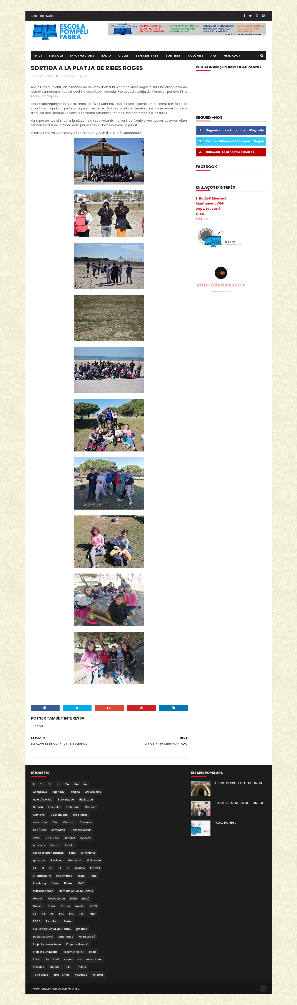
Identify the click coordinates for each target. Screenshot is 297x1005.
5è (61, 76)
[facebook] (244, 16)
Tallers (81, 967)
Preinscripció (86, 936)
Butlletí (38, 807)
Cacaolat (54, 807)
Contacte (46, 16)
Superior (82, 76)
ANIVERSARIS (93, 792)
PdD (92, 914)
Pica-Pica (52, 921)
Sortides (173, 55)
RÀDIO (106, 55)
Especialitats (147, 55)
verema (97, 974)
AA (85, 784)
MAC (81, 883)
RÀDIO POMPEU (225, 822)
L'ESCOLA (56, 55)
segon (68, 959)
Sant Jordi (52, 959)
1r (34, 784)
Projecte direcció (77, 944)
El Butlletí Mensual (211, 198)
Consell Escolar (80, 830)
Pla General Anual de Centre (52, 929)
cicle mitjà (40, 822)
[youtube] (257, 16)
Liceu (55, 883)
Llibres (68, 883)
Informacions (82, 55)
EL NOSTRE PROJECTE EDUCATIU (238, 783)
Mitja (73, 898)
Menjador (232, 55)
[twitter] (250, 16)
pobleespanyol (43, 936)
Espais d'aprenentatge (48, 853)
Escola (69, 845)
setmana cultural (90, 959)
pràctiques (65, 936)
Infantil (95, 868)
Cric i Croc (52, 837)
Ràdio (93, 952)
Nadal (51, 906)
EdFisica (70, 837)
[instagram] (263, 16)
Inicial (81, 875)
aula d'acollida (42, 799)
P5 (52, 914)
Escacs (55, 845)
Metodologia (56, 898)
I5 (68, 868)
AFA (213, 55)
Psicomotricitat (73, 952)
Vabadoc (81, 974)
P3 (34, 914)
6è (76, 784)
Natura (65, 906)
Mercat (37, 898)
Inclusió (80, 868)
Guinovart (75, 860)
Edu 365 (202, 219)
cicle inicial (80, 815)
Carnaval (39, 815)
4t (58, 784)
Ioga (94, 875)
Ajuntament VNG (210, 203)
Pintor (68, 921)
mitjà (85, 898)
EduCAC (85, 837)
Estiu (72, 853)
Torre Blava (40, 974)
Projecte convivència (47, 944)
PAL (71, 914)
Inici (34, 16)
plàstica (81, 929)
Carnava (90, 807)
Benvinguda (66, 799)
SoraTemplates (68, 988)
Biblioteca (86, 799)
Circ (55, 822)
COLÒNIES (39, 830)
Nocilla (79, 906)
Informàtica (64, 875)
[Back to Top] (263, 988)
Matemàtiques (43, 891)
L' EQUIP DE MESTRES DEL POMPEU (238, 803)
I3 (43, 868)
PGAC (37, 921)
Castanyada (59, 815)
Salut (36, 959)
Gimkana (56, 860)
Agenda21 (58, 792)
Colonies (86, 822)
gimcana (39, 860)
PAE (61, 914)
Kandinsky (40, 883)
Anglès (75, 792)
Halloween (94, 860)
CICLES (123, 55)
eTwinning (88, 853)
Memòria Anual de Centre (76, 891)
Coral (36, 837)
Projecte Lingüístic (45, 952)
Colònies (195, 55)
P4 (43, 914)
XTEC (200, 214)
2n (41, 784)
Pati (81, 914)
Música (37, 906)
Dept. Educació (208, 208)
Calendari (72, 807)
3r (50, 784)
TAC (69, 967)
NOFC (93, 906)
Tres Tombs (61, 974)
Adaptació (40, 792)
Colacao (68, 822)
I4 (60, 868)
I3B (51, 868)
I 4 (34, 868)
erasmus (39, 845)
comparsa (58, 830)
